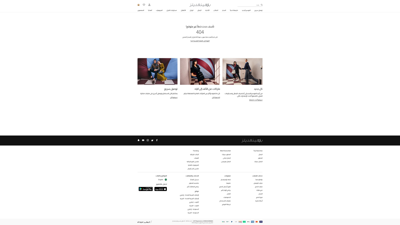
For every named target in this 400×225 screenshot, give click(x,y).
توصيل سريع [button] (258, 10)
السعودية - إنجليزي (193, 209)
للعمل (229, 194)
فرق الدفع (259, 197)
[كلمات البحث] (261, 5)
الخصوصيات (227, 197)
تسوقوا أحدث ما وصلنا (255, 100)
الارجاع (260, 194)
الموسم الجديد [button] (246, 10)
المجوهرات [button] (159, 10)
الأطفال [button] (183, 10)
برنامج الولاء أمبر (226, 190)
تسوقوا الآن (174, 97)
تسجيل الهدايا (194, 179)
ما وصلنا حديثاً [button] (234, 10)
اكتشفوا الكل (216, 97)
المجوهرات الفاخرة (193, 165)
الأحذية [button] (207, 10)
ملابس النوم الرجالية (193, 161)
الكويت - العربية (194, 205)
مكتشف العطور (194, 183)
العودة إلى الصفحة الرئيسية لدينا (200, 41)
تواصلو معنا (259, 179)
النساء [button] (224, 10)
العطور (260, 158)
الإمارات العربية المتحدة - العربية (189, 198)
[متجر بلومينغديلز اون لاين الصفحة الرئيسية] (200, 5)
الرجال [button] (191, 10)
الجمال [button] (199, 10)
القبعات (196, 158)
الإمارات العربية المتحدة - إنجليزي (189, 195)
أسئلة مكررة (258, 201)
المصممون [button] (141, 10)
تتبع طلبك (259, 190)
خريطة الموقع (226, 204)
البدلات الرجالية (194, 154)
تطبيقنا (228, 183)
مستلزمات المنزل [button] (171, 10)
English (160, 179)
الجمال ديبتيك (258, 161)
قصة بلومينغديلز (226, 179)
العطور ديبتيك (226, 154)
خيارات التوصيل (258, 183)
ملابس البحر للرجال (193, 168)
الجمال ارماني (227, 158)
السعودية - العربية (193, 213)
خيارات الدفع (258, 187)
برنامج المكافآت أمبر (193, 187)
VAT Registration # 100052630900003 (203, 221)
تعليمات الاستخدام (225, 201)
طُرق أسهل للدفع (225, 187)
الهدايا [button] (150, 10)
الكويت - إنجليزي (194, 202)
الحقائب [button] (215, 10)
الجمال (260, 154)
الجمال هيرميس (226, 161)
